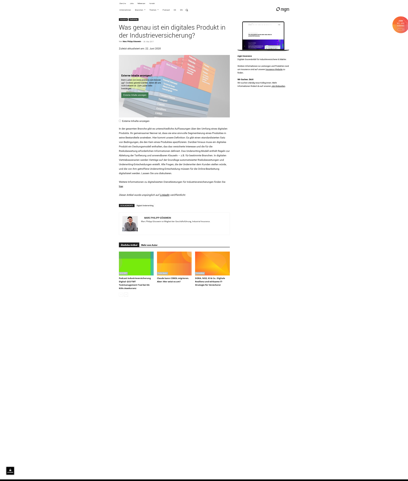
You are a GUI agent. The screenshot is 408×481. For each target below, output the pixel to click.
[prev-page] (121, 295)
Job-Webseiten (278, 86)
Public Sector (162, 273)
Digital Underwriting (145, 205)
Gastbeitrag (134, 19)
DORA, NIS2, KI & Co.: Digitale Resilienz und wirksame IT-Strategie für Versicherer (210, 281)
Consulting (200, 273)
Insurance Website (274, 69)
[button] (187, 10)
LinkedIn (164, 194)
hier (121, 186)
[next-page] (126, 295)
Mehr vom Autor (149, 245)
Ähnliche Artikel (129, 245)
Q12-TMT (123, 273)
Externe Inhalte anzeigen (135, 121)
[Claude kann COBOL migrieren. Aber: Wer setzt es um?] (174, 263)
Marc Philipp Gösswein (132, 41)
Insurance (123, 19)
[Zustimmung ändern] (10, 471)
